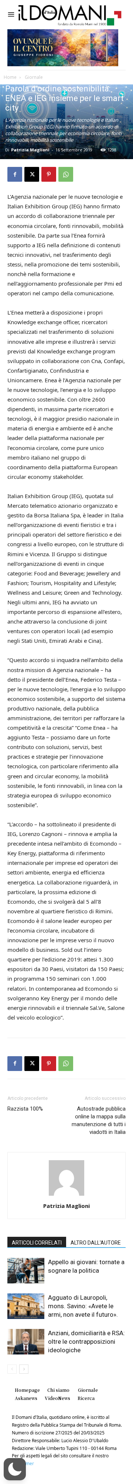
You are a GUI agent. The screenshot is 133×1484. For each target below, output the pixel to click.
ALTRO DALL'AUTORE (96, 1243)
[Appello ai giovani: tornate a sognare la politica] (25, 1270)
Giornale (33, 77)
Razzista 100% (25, 1108)
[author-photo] (66, 1195)
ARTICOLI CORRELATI (37, 1243)
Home (10, 77)
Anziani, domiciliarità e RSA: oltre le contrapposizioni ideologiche (86, 1341)
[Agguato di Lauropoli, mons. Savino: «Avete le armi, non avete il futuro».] (25, 1306)
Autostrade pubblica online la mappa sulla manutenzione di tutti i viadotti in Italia (99, 1120)
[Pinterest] (48, 174)
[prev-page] (12, 1369)
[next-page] (23, 1369)
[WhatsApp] (65, 174)
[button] (15, 1469)
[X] (31, 174)
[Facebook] (14, 174)
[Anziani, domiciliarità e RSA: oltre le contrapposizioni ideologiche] (25, 1341)
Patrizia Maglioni (30, 149)
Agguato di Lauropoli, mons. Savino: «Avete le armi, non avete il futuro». (83, 1306)
